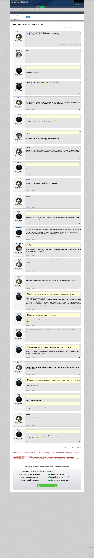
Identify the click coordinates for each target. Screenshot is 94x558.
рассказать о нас (17, 4)
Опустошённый (18, 243)
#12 (79, 223)
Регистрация (77, 1)
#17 (79, 309)
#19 (79, 341)
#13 (79, 239)
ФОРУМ (42, 7)
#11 (79, 207)
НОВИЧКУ (33, 7)
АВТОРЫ (22, 7)
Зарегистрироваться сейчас (46, 486)
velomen (18, 65)
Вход (82, 1)
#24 (79, 425)
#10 (79, 190)
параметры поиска (15, 18)
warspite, (28, 196)
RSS (82, 4)
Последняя (79, 27)
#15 (79, 271)
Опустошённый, (30, 276)
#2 (79, 61)
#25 (79, 441)
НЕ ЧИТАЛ (27, 7)
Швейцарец (18, 81)
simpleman (18, 50)
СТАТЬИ (17, 7)
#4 (79, 93)
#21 (79, 374)
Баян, (27, 50)
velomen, (28, 147)
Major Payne (18, 227)
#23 (79, 409)
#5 (79, 109)
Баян (18, 31)
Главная (12, 9)
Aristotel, (28, 179)
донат (71, 4)
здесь (30, 456)
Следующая (72, 27)
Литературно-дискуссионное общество (28, 9)
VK (76, 4)
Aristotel (18, 130)
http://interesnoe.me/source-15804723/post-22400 (36, 32)
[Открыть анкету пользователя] (19, 39)
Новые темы (47, 7)
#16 (79, 288)
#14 (79, 255)
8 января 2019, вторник (30, 46)
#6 (79, 126)
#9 (79, 174)
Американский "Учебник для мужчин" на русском (48, 9)
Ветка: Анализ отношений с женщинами (67, 7)
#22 (79, 390)
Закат (18, 345)
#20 (79, 357)
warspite (18, 162)
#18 (79, 325)
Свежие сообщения (55, 7)
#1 (79, 46)
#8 (79, 158)
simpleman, (28, 97)
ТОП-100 (37, 7)
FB (74, 4)
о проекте (12, 4)
